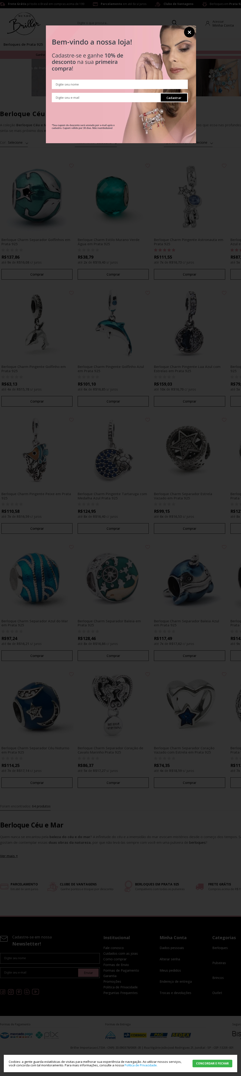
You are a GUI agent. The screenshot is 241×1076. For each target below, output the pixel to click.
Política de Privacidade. (141, 1065)
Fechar (189, 32)
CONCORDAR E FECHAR (212, 1063)
